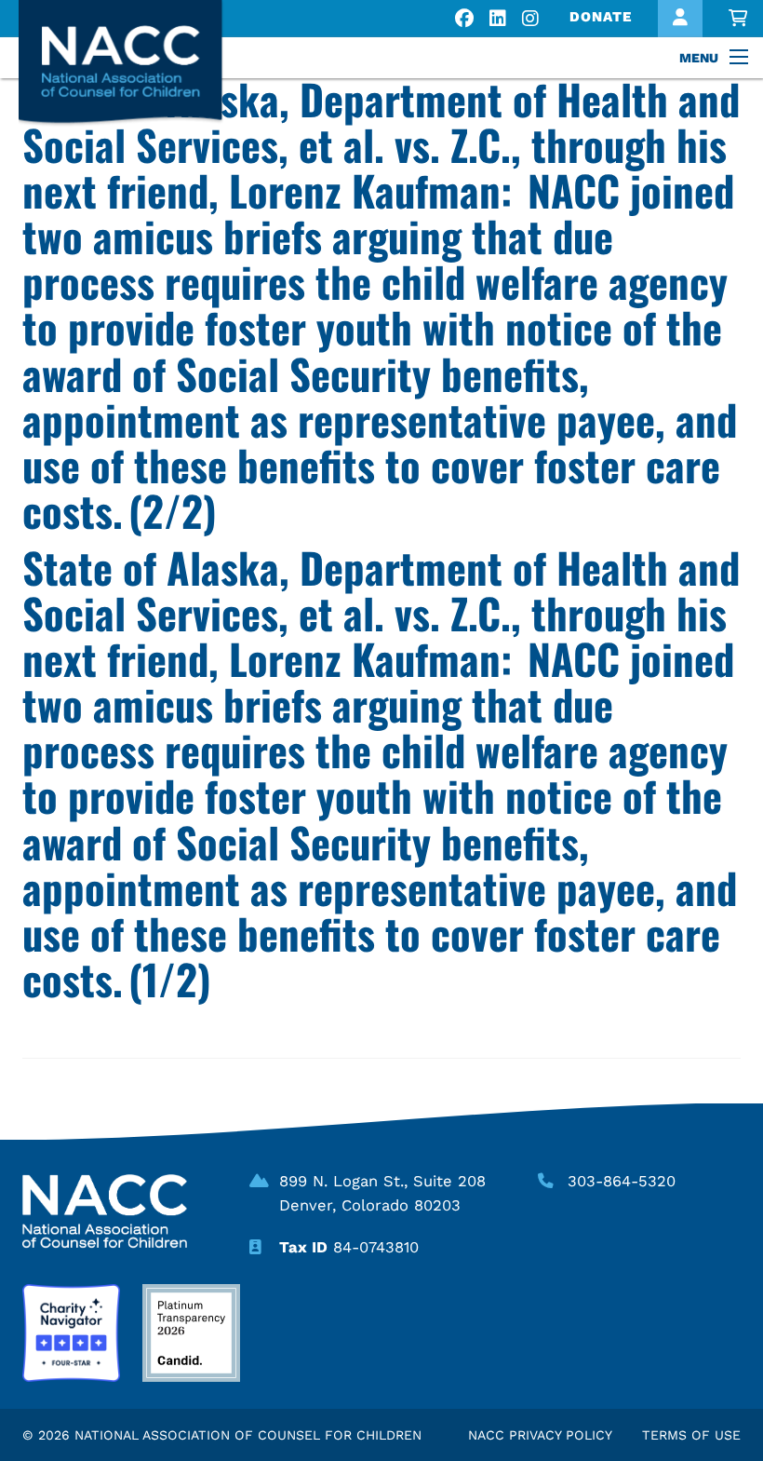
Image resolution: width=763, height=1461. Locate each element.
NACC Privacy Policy (540, 1434)
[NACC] (138, 63)
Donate (600, 16)
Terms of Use (691, 1434)
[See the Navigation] (740, 57)
